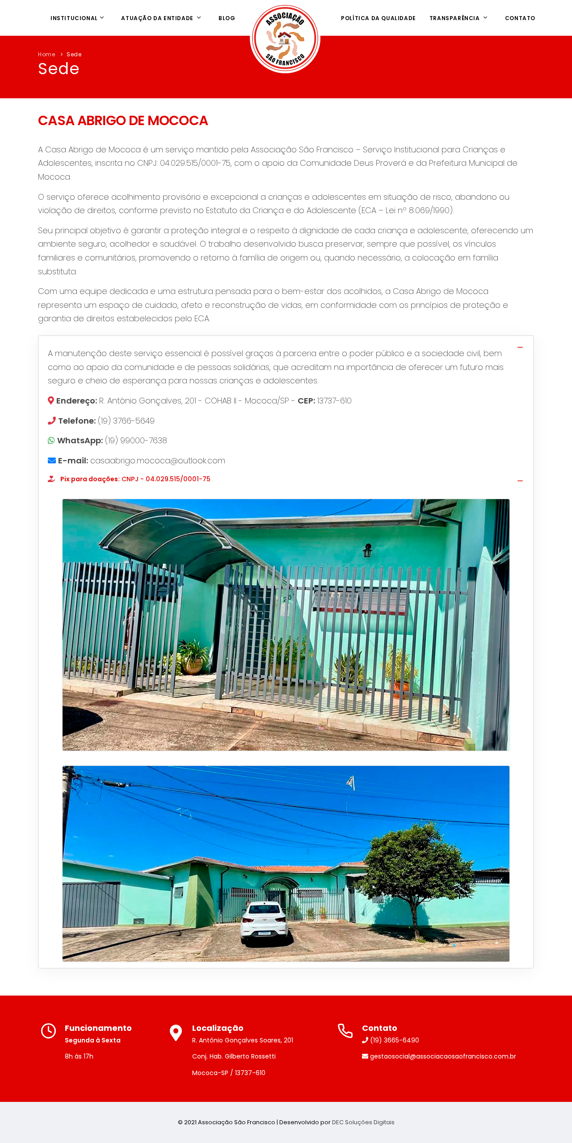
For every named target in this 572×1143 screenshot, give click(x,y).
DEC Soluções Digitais (363, 1122)
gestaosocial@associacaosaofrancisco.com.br (442, 1056)
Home (46, 54)
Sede (74, 54)
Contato (520, 18)
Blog (227, 18)
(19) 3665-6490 (393, 1040)
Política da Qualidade (378, 18)
